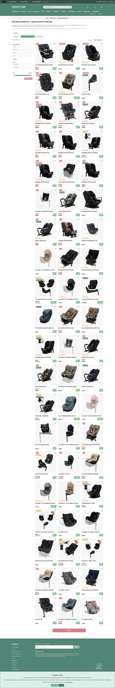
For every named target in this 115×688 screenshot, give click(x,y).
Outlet (79, 11)
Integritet (14, 660)
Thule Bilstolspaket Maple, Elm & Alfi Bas (43, 299)
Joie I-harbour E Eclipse (63, 532)
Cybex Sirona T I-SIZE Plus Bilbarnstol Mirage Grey (45, 503)
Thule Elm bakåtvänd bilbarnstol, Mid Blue (67, 416)
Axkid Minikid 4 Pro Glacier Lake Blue (89, 182)
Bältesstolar (40, 36)
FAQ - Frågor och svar (16, 654)
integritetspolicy (69, 682)
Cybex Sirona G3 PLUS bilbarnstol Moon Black (91, 532)
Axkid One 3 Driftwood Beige (40, 386)
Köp (101, 156)
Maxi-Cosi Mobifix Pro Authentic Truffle (66, 328)
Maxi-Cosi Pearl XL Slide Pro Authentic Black (44, 561)
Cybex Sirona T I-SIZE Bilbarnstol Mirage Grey (67, 357)
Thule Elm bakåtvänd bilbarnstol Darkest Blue (44, 328)
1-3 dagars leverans (12, 1)
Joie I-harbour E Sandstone (87, 619)
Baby (29, 11)
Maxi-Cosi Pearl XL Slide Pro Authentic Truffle (67, 386)
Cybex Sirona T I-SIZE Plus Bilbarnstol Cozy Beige (45, 270)
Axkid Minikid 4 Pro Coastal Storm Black (43, 123)
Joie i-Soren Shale (38, 619)
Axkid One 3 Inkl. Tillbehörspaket (41, 416)
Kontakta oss (15, 662)
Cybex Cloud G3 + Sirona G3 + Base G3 (89, 561)
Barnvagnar (15, 11)
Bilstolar (23, 11)
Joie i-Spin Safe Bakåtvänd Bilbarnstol (66, 123)
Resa (43, 11)
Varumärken (95, 11)
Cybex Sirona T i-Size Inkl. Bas (64, 474)
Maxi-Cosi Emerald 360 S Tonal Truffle (66, 94)
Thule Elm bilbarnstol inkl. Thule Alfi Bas (90, 299)
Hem (47, 18)
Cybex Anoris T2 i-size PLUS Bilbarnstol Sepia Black (68, 444)
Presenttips (87, 11)
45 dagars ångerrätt (37, 1)
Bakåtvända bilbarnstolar (63, 18)
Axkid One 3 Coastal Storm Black (88, 123)
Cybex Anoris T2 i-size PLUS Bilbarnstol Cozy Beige (68, 503)
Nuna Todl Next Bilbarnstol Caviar (42, 444)
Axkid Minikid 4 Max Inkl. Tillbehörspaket (90, 153)
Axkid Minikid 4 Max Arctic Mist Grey (42, 153)
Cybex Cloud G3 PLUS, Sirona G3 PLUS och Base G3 (44, 532)
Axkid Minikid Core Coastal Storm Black (89, 211)
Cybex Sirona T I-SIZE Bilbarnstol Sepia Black (44, 211)
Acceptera (61, 685)
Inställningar (54, 685)
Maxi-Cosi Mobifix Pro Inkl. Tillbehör (65, 561)
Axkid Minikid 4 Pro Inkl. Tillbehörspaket (43, 357)
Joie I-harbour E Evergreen (63, 590)
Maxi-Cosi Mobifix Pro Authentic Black (66, 270)
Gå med (76, 647)
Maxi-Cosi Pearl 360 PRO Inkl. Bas (41, 474)
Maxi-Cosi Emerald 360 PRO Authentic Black (90, 270)
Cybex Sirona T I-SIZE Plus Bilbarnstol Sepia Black (68, 299)
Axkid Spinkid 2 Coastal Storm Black (89, 65)
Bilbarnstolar (53, 18)
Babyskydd (16, 36)
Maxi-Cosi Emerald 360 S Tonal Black (65, 65)
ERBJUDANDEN (71, 11)
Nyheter (100, 14)
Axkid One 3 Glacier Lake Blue (87, 386)
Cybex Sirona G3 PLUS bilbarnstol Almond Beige (44, 590)
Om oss (13, 649)
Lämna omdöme (15, 647)
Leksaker (63, 11)
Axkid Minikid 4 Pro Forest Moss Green (65, 153)
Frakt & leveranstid (16, 656)
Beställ (53, 302)
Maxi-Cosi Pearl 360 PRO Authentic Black (66, 182)
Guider (13, 658)
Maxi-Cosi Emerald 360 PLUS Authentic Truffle (91, 444)
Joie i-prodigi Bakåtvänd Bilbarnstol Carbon (43, 65)
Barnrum (56, 11)
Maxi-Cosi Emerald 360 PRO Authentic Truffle (91, 328)
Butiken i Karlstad (16, 651)
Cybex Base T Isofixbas (86, 94)
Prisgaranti (14, 667)
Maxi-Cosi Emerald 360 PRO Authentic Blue (90, 590)
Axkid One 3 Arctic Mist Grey (40, 240)
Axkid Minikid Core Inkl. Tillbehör (88, 503)
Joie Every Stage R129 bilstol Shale (42, 94)
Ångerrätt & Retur (16, 669)
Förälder (48, 11)
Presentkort (92, 14)
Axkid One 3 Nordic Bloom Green (64, 211)
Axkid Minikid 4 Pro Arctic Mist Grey (42, 182)
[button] (105, 2)
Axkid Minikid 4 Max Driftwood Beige (65, 240)
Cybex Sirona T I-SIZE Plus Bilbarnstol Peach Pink (91, 416)
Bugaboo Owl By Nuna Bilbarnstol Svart (89, 240)
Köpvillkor (14, 665)
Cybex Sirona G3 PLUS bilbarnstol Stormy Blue (67, 619)
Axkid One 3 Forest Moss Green (88, 357)
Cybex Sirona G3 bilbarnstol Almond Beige (90, 474)
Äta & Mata (36, 11)
